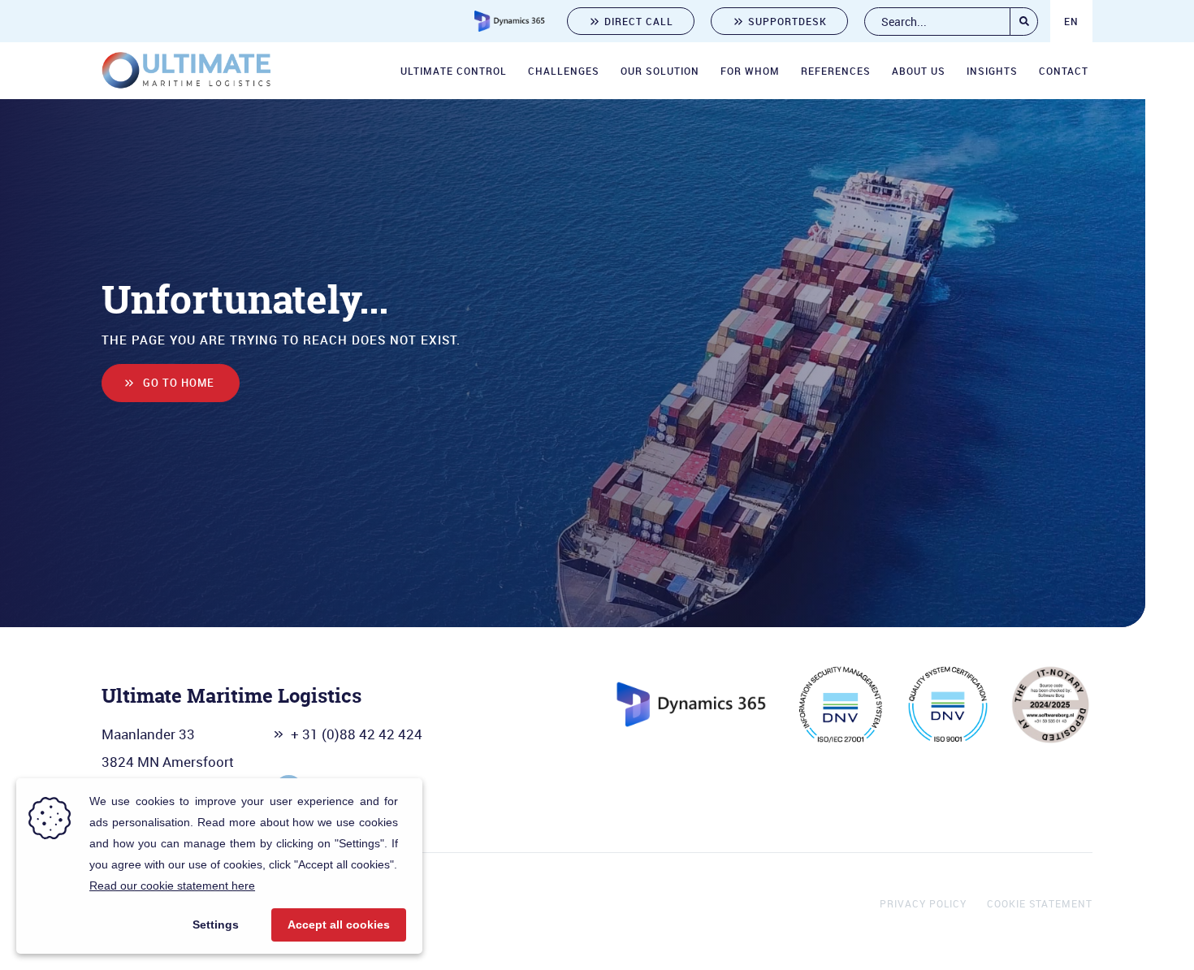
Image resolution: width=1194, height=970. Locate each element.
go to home (178, 382)
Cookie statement (1039, 903)
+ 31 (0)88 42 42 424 (356, 734)
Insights (992, 70)
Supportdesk (787, 21)
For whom (750, 70)
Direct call (638, 21)
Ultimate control (453, 70)
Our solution (660, 70)
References (836, 70)
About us (918, 70)
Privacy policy (923, 903)
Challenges (563, 70)
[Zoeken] (1024, 21)
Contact (1063, 70)
